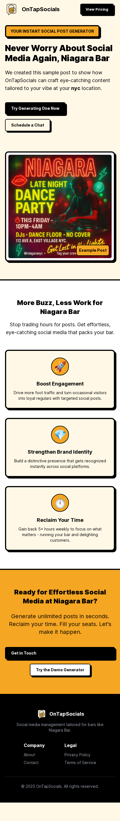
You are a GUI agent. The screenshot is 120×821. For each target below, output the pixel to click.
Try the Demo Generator (60, 669)
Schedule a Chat (27, 125)
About (29, 754)
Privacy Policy (77, 754)
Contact (31, 762)
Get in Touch (23, 653)
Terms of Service (80, 762)
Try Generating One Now (35, 108)
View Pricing (97, 9)
